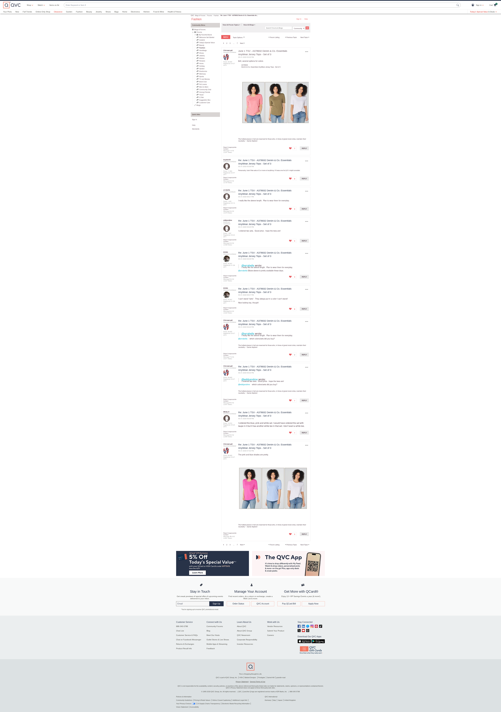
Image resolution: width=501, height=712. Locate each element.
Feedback (211, 648)
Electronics (135, 12)
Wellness (202, 74)
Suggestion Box (204, 100)
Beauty (89, 12)
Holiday (202, 66)
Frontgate (261, 677)
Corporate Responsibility (247, 640)
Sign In (298, 19)
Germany (268, 700)
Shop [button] (29, 5)
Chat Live (180, 631)
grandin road (280, 677)
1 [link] (223, 43)
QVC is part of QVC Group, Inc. (226, 677)
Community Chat (205, 89)
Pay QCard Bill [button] (289, 604)
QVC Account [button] (263, 604)
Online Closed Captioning (221, 700)
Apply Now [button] (313, 604)
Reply (304, 148)
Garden (69, 12)
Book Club (203, 81)
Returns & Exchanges (185, 644)
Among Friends (204, 92)
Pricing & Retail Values (202, 700)
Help (306, 19)
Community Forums (215, 626)
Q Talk (201, 97)
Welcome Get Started (206, 37)
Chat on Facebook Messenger (188, 640)
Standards (195, 129)
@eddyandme (249, 379)
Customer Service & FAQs (187, 635)
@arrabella (247, 265)
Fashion (79, 12)
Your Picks (7, 12)
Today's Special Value (207, 42)
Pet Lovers (203, 84)
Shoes (108, 12)
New (17, 12)
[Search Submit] (458, 5)
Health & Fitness (174, 12)
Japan (280, 700)
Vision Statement (182, 707)
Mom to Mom (203, 87)
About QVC (241, 626)
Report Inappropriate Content (229, 148)
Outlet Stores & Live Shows (218, 640)
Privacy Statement (242, 682)
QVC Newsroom (243, 635)
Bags (116, 12)
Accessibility (194, 707)
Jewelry (99, 12)
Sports (201, 76)
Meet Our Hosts (213, 635)
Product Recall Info (184, 648)
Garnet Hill (271, 677)
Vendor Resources (274, 626)
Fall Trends (27, 12)
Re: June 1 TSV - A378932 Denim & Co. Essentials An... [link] (239, 15)
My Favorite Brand (205, 35)
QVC (192, 15)
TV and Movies (204, 79)
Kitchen (147, 12)
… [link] (233, 43)
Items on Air (54, 5)
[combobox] (259, 5)
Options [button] (306, 51)
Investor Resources (245, 644)
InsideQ (202, 40)
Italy (274, 700)
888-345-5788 (182, 626)
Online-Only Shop (43, 12)
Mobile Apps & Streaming (217, 644)
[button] (473, 5)
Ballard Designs (250, 677)
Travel (201, 95)
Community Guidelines (184, 700)
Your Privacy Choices (183, 704)
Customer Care (204, 102)
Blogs (198, 105)
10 (230, 536)
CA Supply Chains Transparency (208, 704)
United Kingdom (290, 700)
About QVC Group (244, 631)
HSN (241, 677)
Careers (270, 635)
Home (124, 12)
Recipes (202, 61)
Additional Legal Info (239, 700)
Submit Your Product (275, 631)
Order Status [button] (238, 604)
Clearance (58, 12)
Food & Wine (158, 12)
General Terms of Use (257, 682)
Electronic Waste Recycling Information (236, 704)
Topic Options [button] (238, 37)
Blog (208, 631)
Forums (209, 15)
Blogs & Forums (200, 15)
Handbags (203, 50)
